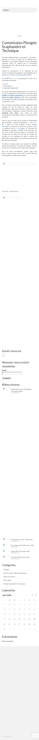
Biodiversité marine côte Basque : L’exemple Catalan (21, 390)
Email (4, 370)
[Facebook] (3, 355)
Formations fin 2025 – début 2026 (21, 539)
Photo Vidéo (7, 580)
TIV (7, 84)
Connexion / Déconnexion (10, 191)
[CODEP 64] (19, 4)
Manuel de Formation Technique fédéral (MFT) (17, 75)
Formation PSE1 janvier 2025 (20, 557)
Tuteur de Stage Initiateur (11, 97)
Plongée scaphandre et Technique (14, 584)
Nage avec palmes (9, 577)
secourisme (8, 86)
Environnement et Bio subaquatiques (15, 573)
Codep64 (6, 569)
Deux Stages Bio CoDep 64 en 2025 (22, 545)
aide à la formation (18, 128)
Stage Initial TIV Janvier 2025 (20, 551)
